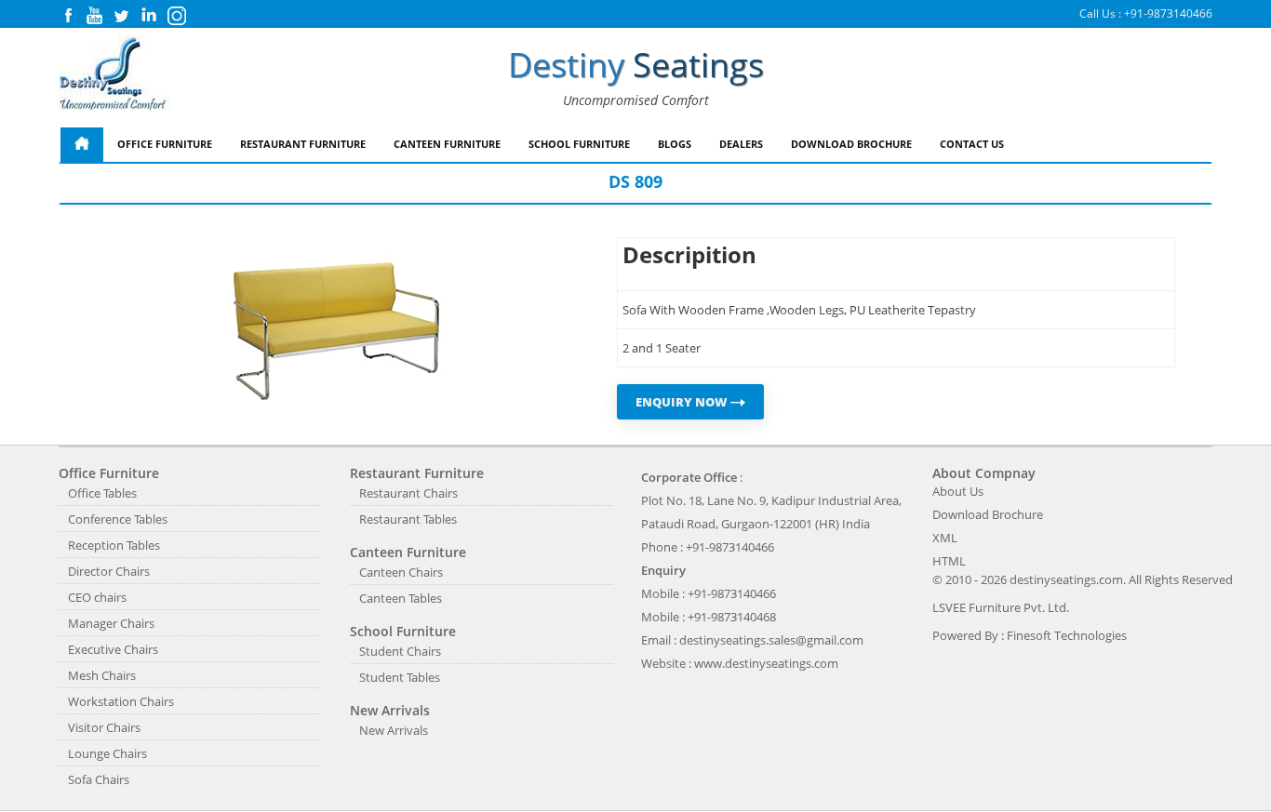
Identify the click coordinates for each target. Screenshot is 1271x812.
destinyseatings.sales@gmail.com (771, 640)
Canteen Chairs (401, 572)
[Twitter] (121, 20)
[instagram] (176, 21)
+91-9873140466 (1168, 13)
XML (944, 537)
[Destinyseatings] (115, 74)
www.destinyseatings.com (766, 663)
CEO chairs (97, 597)
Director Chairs (109, 571)
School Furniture (579, 144)
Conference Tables (117, 519)
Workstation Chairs (121, 701)
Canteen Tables (400, 598)
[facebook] (68, 20)
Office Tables (102, 493)
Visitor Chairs (104, 727)
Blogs (674, 144)
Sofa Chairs (98, 779)
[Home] (81, 144)
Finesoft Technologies (1067, 635)
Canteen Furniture (447, 144)
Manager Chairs (111, 623)
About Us (957, 491)
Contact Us (972, 144)
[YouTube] (94, 20)
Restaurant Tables (408, 519)
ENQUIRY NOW (683, 401)
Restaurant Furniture (303, 144)
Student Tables (399, 677)
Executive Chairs (113, 649)
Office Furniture (164, 144)
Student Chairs (400, 651)
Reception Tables (114, 545)
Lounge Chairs (107, 753)
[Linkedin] (149, 20)
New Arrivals (393, 730)
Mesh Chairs (102, 675)
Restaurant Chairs (408, 493)
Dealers (741, 144)
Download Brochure (851, 144)
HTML (949, 560)
